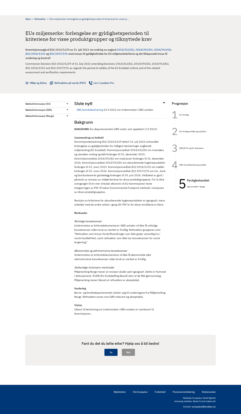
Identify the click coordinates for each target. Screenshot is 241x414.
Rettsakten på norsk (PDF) (70, 83)
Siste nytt (83, 103)
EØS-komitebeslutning (90, 109)
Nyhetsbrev (120, 391)
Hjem (28, 19)
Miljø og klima (38, 83)
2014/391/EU (143, 49)
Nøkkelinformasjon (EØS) (38, 109)
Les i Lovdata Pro (104, 83)
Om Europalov (140, 391)
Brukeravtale (209, 391)
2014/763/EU (162, 49)
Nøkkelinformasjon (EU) (38, 103)
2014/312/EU (125, 49)
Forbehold (160, 391)
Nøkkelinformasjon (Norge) (39, 115)
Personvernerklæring (184, 391)
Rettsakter (40, 19)
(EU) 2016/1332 (35, 53)
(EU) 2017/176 (59, 53)
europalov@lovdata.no (204, 406)
